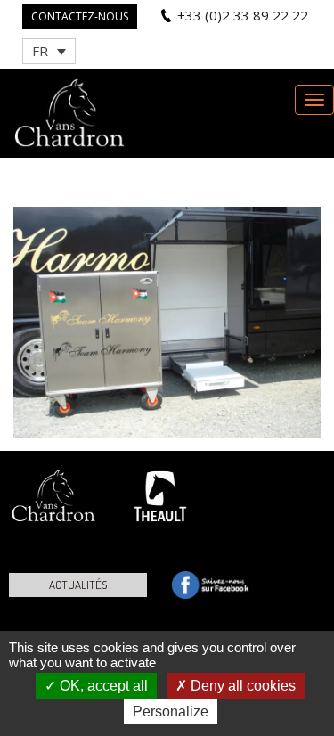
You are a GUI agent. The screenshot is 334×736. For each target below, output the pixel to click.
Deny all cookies (241, 685)
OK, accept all (102, 685)
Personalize (170, 711)
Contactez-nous (79, 16)
